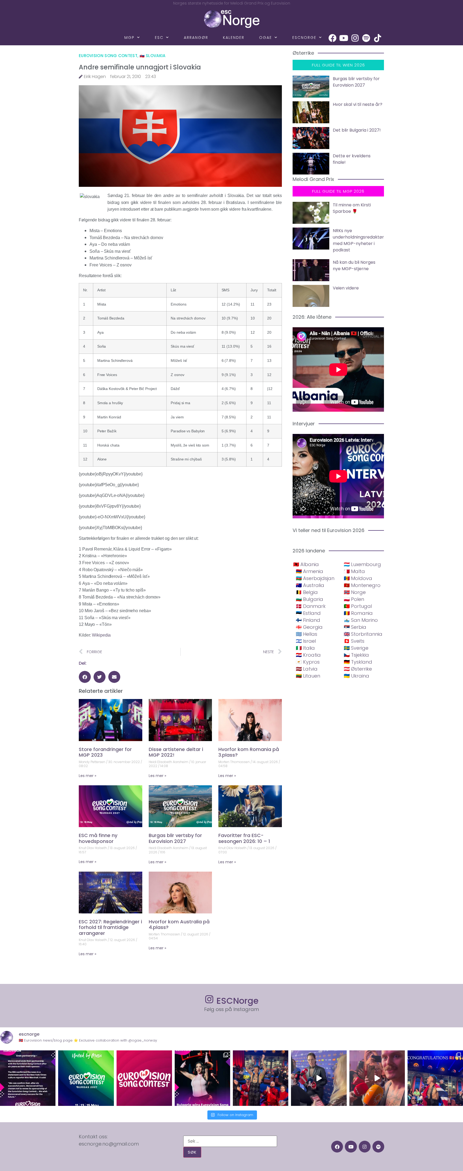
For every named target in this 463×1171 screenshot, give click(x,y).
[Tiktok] (378, 38)
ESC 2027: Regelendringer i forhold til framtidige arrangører (110, 927)
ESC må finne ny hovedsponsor (98, 838)
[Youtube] (344, 38)
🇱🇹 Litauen (308, 675)
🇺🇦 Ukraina (356, 675)
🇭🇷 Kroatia (308, 655)
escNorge (304, 37)
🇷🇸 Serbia (355, 627)
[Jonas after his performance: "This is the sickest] (260, 1078)
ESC (159, 37)
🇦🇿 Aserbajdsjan (315, 578)
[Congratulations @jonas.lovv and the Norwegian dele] (435, 1078)
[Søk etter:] (230, 1141)
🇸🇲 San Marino (361, 620)
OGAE (265, 37)
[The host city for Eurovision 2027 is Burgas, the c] (86, 1078)
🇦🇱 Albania (306, 564)
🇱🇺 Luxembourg (362, 564)
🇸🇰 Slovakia (153, 55)
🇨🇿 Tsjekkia (356, 655)
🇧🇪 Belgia (307, 592)
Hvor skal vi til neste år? (357, 104)
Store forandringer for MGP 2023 (105, 752)
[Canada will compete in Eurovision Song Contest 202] (144, 1078)
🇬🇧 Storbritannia (363, 634)
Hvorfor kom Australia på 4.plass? (179, 924)
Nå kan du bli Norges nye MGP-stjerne (354, 265)
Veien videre (346, 288)
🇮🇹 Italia (305, 648)
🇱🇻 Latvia (307, 669)
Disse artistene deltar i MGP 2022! (176, 752)
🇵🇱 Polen (354, 599)
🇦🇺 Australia (310, 585)
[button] (85, 677)
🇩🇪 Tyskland (358, 662)
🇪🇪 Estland (308, 613)
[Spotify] (366, 38)
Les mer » (87, 775)
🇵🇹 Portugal (358, 606)
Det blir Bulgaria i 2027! (357, 130)
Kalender (233, 37)
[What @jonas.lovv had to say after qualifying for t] (377, 1078)
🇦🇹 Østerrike (358, 669)
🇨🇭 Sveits (354, 641)
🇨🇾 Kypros (308, 662)
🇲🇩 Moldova (358, 578)
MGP (129, 37)
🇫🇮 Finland (308, 620)
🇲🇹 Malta (354, 571)
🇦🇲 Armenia (309, 571)
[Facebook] (332, 38)
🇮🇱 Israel (306, 641)
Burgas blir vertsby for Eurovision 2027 (175, 838)
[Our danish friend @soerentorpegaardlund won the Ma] (318, 1078)
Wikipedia (101, 635)
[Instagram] (355, 38)
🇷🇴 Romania (358, 613)
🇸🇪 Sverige (356, 648)
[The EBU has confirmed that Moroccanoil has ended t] (27, 1078)
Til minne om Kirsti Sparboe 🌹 (352, 208)
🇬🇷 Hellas (306, 634)
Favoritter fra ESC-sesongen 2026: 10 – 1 (244, 838)
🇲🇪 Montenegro (362, 585)
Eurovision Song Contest (108, 55)
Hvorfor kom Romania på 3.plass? (248, 752)
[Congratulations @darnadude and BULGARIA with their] (202, 1078)
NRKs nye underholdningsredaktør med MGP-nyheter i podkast (358, 240)
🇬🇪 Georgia (309, 627)
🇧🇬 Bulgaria (309, 599)
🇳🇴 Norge (355, 592)
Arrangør (196, 37)
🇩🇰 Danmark (311, 606)
